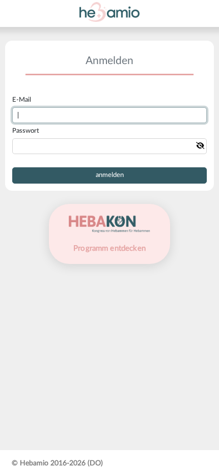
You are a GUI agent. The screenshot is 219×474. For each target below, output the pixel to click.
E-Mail (21, 100)
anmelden (110, 175)
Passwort (25, 131)
